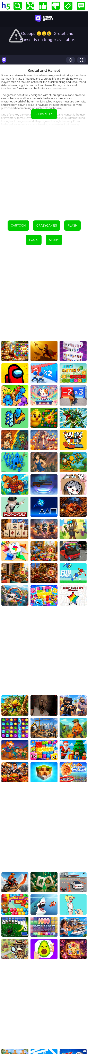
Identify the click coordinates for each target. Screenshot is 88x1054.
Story (54, 240)
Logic (33, 240)
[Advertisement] (44, 170)
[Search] (18, 6)
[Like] (43, 6)
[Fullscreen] (30, 6)
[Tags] (68, 6)
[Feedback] (81, 6)
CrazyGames (46, 225)
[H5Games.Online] (6, 6)
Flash (72, 225)
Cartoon (18, 225)
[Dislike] (56, 6)
